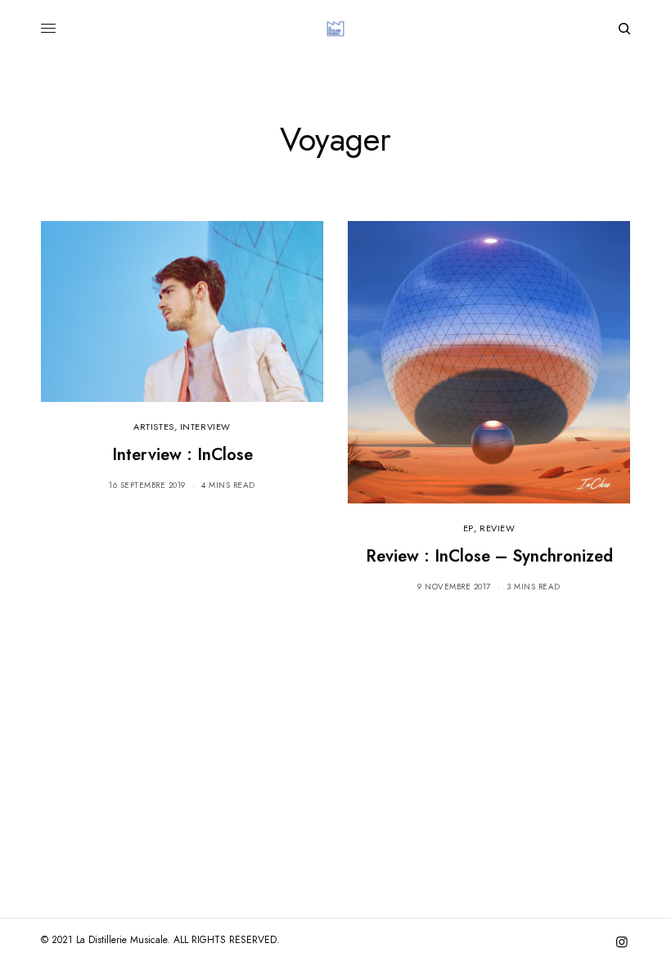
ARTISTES (153, 426)
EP (468, 528)
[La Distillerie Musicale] (335, 28)
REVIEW (497, 528)
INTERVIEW (205, 426)
